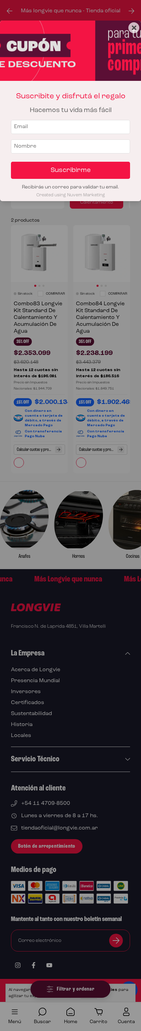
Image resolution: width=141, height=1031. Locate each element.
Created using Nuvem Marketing (70, 195)
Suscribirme (71, 170)
